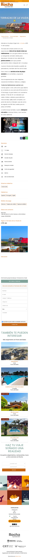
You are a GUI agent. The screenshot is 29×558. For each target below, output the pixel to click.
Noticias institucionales (14, 514)
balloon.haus (18, 556)
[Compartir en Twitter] (24, 138)
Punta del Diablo (14, 36)
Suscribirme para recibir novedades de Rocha (14, 321)
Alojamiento (23, 36)
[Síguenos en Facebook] (13, 524)
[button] (27, 5)
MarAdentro (14, 361)
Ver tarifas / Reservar (14, 281)
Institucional (25, 1)
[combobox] (14, 309)
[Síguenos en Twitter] (14, 524)
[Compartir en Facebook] (21, 138)
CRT (14, 511)
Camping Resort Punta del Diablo (14, 387)
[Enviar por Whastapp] (26, 138)
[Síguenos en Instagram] (16, 524)
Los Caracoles (14, 437)
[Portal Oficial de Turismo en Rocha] (6, 5)
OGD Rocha (14, 510)
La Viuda (21, 43)
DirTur (14, 512)
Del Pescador (14, 412)
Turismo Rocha (4, 36)
